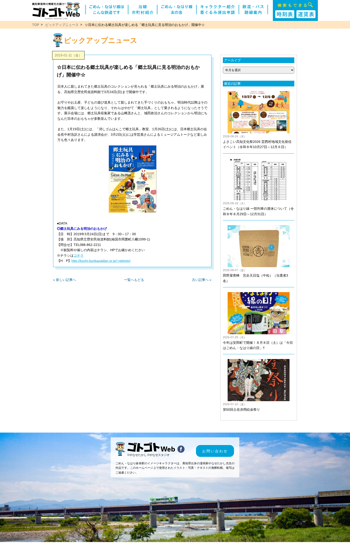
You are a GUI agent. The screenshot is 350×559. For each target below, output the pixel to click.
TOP (35, 25)
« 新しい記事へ (64, 280)
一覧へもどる (134, 280)
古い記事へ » (201, 280)
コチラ (79, 255)
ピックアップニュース (62, 25)
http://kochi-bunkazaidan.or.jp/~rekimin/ (100, 261)
